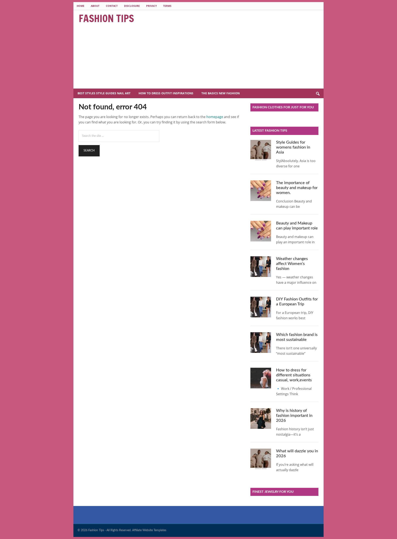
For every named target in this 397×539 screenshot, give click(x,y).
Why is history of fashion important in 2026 (294, 416)
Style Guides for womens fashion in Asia (293, 147)
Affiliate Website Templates (149, 530)
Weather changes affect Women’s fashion (292, 264)
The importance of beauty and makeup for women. (297, 188)
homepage (214, 117)
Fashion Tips (106, 18)
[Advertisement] (198, 57)
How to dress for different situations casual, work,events (294, 375)
